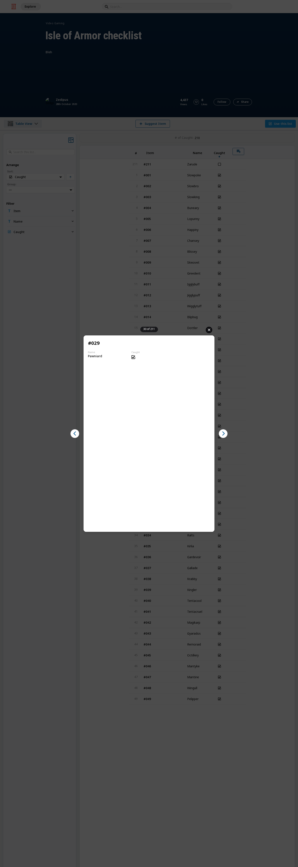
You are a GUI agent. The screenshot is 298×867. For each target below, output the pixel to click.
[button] (74, 433)
